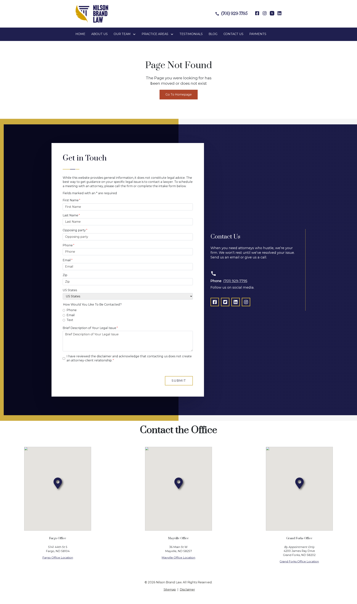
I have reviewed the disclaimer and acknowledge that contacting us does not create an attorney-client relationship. (129, 358)
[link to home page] (91, 13)
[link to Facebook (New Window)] (257, 13)
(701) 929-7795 (235, 281)
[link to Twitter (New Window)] (272, 13)
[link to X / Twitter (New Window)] (225, 302)
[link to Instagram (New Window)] (264, 13)
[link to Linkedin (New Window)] (279, 13)
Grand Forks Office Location (299, 561)
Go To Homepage (178, 94)
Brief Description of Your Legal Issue (89, 328)
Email (67, 260)
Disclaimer (187, 589)
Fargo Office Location (57, 557)
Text (70, 320)
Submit (179, 380)
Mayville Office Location (178, 557)
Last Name (70, 215)
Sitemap (170, 589)
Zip (65, 275)
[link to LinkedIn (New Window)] (235, 302)
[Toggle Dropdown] (135, 34)
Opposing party (74, 230)
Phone (68, 245)
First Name (71, 200)
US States (70, 290)
